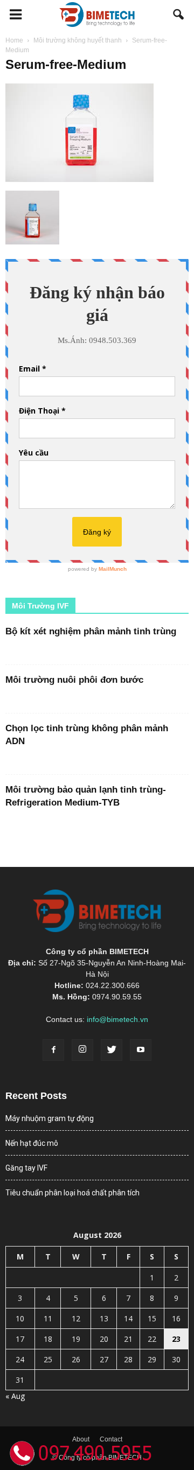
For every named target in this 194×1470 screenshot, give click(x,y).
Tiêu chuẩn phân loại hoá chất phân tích (72, 1192)
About (80, 1439)
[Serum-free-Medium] (79, 179)
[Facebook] (53, 1050)
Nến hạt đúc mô (31, 1143)
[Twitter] (111, 1050)
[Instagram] (82, 1050)
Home (14, 40)
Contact (111, 1439)
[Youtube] (140, 1050)
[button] (179, 14)
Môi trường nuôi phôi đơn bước (74, 680)
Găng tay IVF (26, 1168)
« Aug (15, 1396)
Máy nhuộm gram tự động (49, 1118)
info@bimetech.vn (117, 1019)
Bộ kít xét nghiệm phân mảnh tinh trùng (90, 631)
